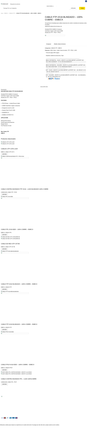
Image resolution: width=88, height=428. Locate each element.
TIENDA (82, 8)
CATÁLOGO (73, 8)
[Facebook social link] (86, 1)
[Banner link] (44, 214)
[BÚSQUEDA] (58, 4)
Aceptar (3, 426)
